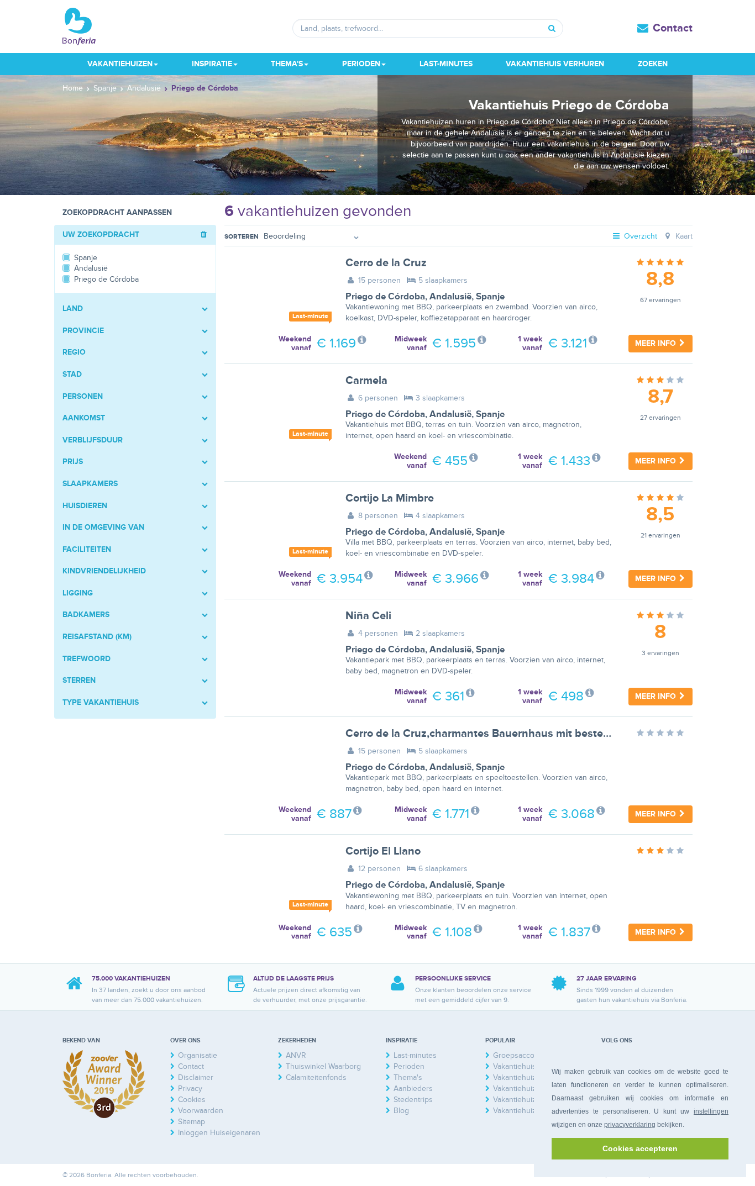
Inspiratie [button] (212, 63)
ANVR (296, 1055)
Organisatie (197, 1055)
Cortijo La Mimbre (389, 498)
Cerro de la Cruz (386, 263)
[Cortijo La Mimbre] (276, 527)
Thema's (408, 1077)
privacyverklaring (630, 1125)
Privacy (190, 1088)
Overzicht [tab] (639, 236)
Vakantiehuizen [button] (120, 63)
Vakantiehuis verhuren (555, 63)
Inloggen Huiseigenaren (219, 1132)
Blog (401, 1110)
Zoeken (653, 63)
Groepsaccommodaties (532, 1055)
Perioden (409, 1066)
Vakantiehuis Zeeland (529, 1066)
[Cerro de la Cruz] (276, 292)
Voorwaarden (200, 1110)
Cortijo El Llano (383, 851)
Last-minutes (446, 63)
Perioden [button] (361, 63)
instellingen (711, 1111)
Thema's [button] (287, 63)
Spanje (490, 296)
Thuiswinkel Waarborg (323, 1066)
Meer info (656, 343)
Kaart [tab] (683, 236)
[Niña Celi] (276, 645)
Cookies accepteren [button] (640, 1148)
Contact (673, 28)
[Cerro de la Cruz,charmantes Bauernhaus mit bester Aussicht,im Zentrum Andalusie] (276, 763)
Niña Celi (368, 616)
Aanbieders (413, 1088)
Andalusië (450, 296)
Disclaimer (195, 1077)
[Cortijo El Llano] (276, 880)
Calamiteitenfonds (316, 1077)
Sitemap (191, 1121)
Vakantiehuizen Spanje (531, 1110)
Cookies (192, 1099)
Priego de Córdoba (385, 296)
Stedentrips (413, 1099)
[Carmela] (276, 410)
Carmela (366, 380)
